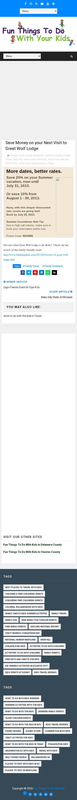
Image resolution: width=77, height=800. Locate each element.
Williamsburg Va (40, 757)
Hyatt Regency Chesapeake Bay (22, 633)
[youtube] (48, 4)
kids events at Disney (17, 672)
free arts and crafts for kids (22, 659)
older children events (18, 718)
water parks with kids (35, 159)
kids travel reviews (45, 672)
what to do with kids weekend (22, 698)
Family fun (11, 620)
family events (52, 653)
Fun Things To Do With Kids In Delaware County (32, 544)
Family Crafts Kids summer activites (26, 613)
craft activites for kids (19, 737)
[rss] (36, 4)
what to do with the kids (19, 711)
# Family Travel (31, 266)
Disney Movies (13, 731)
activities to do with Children (22, 653)
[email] (42, 4)
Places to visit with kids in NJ (22, 764)
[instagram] (31, 4)
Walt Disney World (16, 757)
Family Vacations (34, 155)
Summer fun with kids (57, 731)
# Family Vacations (52, 266)
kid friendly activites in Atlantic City (26, 666)
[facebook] (25, 4)
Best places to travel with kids (23, 587)
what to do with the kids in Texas (36, 163)
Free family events (15, 626)
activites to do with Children (47, 646)
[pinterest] (53, 4)
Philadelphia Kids (15, 646)
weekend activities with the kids (23, 705)
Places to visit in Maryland (21, 770)
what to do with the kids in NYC (23, 724)
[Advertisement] (38, 101)
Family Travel (17, 155)
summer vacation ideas (57, 155)
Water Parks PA (14, 159)
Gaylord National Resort (44, 626)
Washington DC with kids (19, 751)
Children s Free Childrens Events (24, 594)
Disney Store (33, 731)
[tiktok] (25, 793)
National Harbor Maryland (20, 640)
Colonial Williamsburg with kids (24, 607)
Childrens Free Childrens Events (24, 600)
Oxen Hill (45, 640)
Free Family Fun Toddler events (39, 620)
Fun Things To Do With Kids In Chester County (31, 551)
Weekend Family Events (51, 711)
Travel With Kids (48, 751)
